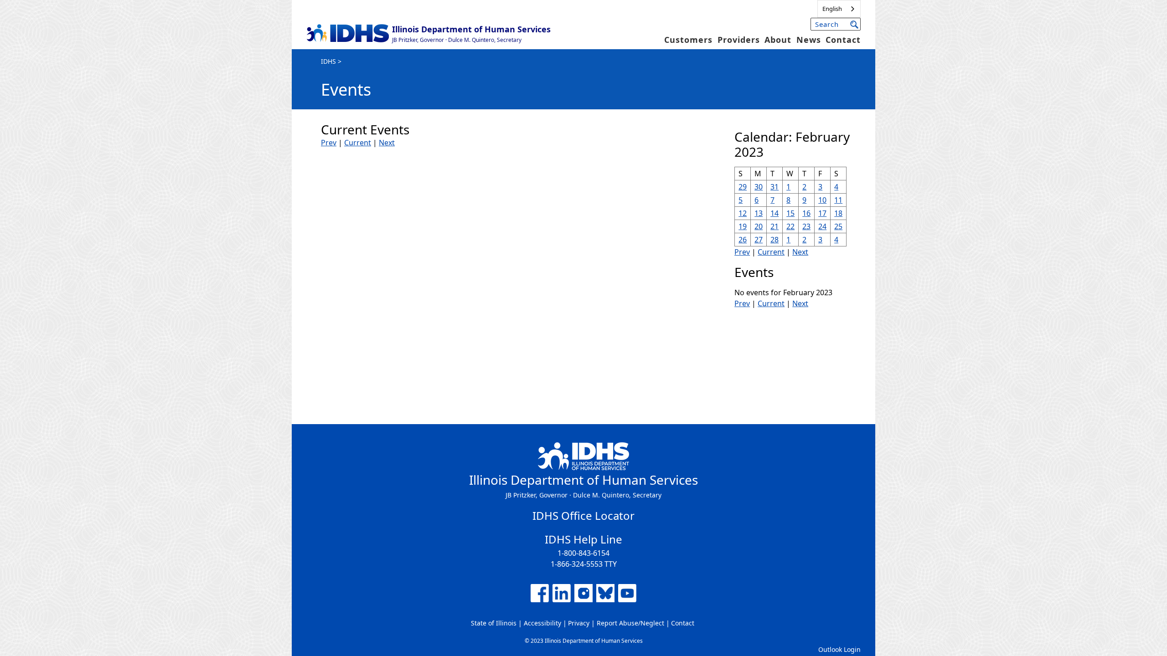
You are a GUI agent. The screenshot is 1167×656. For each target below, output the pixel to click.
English (832, 9)
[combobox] (839, 9)
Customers (688, 39)
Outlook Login (839, 649)
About (777, 39)
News (808, 39)
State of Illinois (493, 623)
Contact (843, 39)
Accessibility (542, 623)
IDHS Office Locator (583, 515)
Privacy (578, 623)
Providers (739, 39)
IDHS (328, 61)
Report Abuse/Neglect (630, 623)
